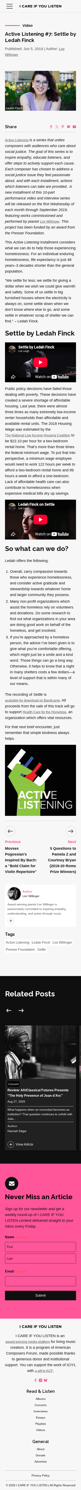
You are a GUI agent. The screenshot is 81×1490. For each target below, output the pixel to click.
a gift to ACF (44, 1371)
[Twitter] (57, 126)
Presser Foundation (20, 949)
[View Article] (40, 1087)
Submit (40, 1295)
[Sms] (68, 126)
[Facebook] (51, 126)
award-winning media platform (27, 1342)
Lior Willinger (62, 942)
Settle (41, 949)
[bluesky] (45, 1380)
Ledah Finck (41, 942)
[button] (9, 6)
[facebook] (35, 1380)
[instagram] (40, 1380)
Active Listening (16, 140)
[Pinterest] (62, 126)
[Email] (74, 126)
